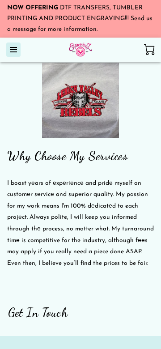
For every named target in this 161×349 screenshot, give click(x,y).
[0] (149, 49)
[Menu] (13, 50)
